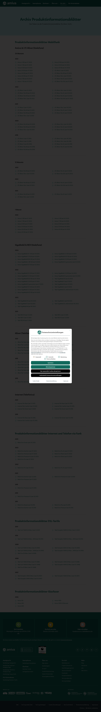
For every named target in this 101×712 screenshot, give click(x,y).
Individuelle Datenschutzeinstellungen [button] (51, 375)
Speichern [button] (50, 363)
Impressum (66, 381)
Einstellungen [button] (62, 352)
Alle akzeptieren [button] (50, 367)
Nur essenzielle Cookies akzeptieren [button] (50, 371)
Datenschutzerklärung (36, 352)
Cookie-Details (36, 381)
